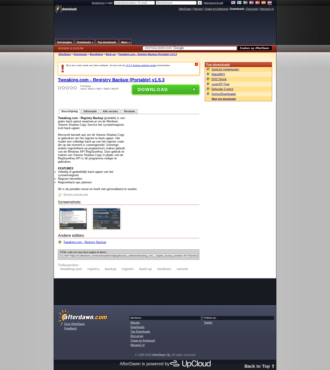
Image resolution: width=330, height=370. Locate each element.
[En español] (264, 3)
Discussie (252, 9)
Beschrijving (70, 111)
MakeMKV (218, 74)
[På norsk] (251, 3)
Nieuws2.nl (267, 9)
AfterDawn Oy (161, 355)
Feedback (70, 328)
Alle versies (110, 111)
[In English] (233, 3)
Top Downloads (140, 331)
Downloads (80, 54)
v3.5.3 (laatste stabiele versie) (141, 65)
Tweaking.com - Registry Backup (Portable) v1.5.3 (147, 54)
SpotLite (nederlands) (225, 69)
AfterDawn (185, 9)
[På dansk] (257, 3)
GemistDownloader (223, 94)
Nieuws (198, 9)
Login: (110, 3)
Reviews (129, 111)
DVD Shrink (219, 79)
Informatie (90, 111)
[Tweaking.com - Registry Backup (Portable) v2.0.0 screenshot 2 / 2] (107, 229)
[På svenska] (245, 3)
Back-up (111, 54)
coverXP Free (220, 84)
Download (153, 89)
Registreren (98, 3)
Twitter (208, 322)
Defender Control (222, 89)
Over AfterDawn (74, 324)
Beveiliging (96, 54)
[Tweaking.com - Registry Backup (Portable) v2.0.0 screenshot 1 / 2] (74, 229)
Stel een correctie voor (75, 194)
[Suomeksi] (239, 3)
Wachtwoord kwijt (213, 3)
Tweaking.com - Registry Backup (84, 242)
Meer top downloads (224, 98)
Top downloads (218, 64)
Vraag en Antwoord (216, 9)
